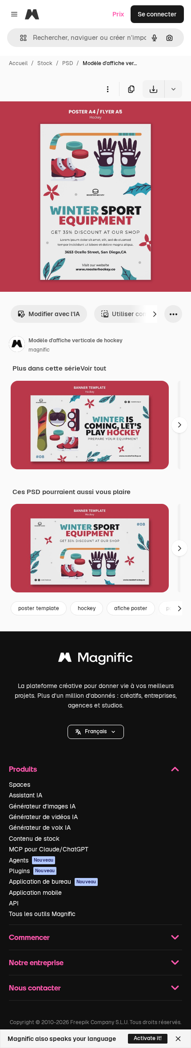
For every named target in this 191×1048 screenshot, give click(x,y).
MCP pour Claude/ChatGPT (48, 849)
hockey (87, 608)
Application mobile (35, 893)
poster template (38, 608)
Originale (58, 118)
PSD (67, 63)
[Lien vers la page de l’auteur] (17, 345)
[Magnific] (95, 659)
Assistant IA (25, 795)
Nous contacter (35, 987)
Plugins (32, 871)
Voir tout (93, 368)
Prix (118, 14)
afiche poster (130, 608)
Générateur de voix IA (40, 827)
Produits (23, 768)
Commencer (29, 937)
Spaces (19, 785)
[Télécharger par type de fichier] (173, 89)
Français (96, 731)
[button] (96, 732)
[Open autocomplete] (20, 38)
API (14, 903)
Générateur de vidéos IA (43, 817)
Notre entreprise (36, 962)
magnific (39, 349)
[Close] (178, 1038)
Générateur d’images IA (42, 806)
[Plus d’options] (107, 89)
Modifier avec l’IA (54, 314)
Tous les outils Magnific (42, 914)
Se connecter (157, 14)
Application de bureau (52, 882)
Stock (44, 63)
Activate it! (148, 1038)
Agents (31, 860)
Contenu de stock (34, 839)
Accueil (18, 63)
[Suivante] (155, 314)
